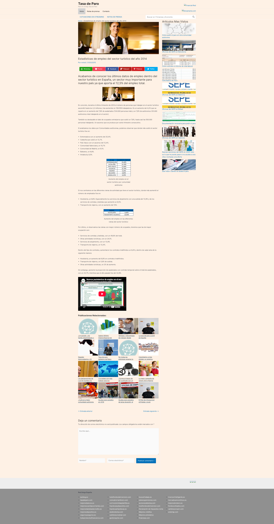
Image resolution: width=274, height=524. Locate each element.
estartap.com (173, 512)
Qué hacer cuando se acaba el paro (175, 171)
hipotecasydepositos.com (119, 506)
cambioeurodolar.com (118, 515)
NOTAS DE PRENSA (114, 17)
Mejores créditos (145, 512)
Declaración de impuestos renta (151, 509)
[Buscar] (193, 17)
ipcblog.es (84, 497)
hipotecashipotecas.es (118, 509)
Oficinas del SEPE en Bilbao (172, 109)
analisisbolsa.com (116, 512)
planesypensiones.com (147, 500)
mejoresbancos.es (87, 503)
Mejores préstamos (146, 515)
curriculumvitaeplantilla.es (120, 503)
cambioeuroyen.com (176, 509)
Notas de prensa (93, 11)
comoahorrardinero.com (119, 500)
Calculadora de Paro (169, 80)
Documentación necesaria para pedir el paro (179, 123)
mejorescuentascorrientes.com (92, 506)
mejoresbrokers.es (175, 503)
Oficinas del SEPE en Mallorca (173, 95)
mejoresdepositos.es (88, 512)
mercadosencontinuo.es (177, 500)
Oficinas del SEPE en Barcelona (174, 52)
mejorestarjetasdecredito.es (91, 509)
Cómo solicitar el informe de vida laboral (177, 66)
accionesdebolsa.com (147, 503)
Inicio (82, 11)
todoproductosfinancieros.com (91, 518)
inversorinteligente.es (176, 497)
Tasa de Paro (88, 4)
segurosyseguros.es (88, 515)
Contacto (106, 11)
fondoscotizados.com (176, 506)
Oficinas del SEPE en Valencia (173, 138)
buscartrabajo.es (145, 497)
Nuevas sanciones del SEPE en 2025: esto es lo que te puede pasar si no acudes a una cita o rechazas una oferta (178, 154)
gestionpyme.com (116, 518)
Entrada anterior (85, 411)
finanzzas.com (144, 518)
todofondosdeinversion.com (120, 497)
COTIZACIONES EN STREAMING (92, 17)
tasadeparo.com (86, 500)
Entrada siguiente (151, 411)
